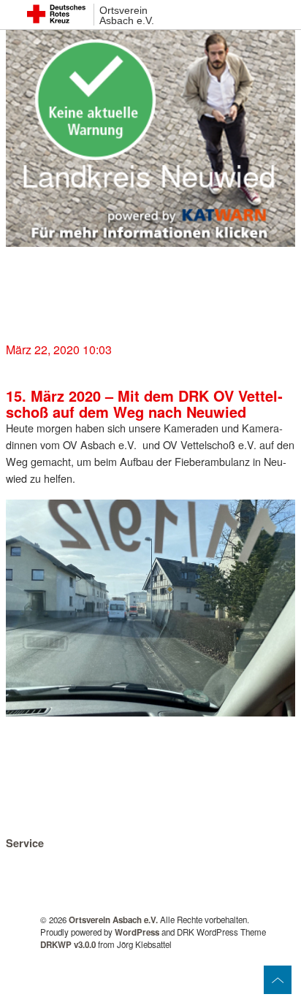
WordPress (137, 932)
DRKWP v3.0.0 (68, 945)
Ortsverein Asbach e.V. (126, 15)
